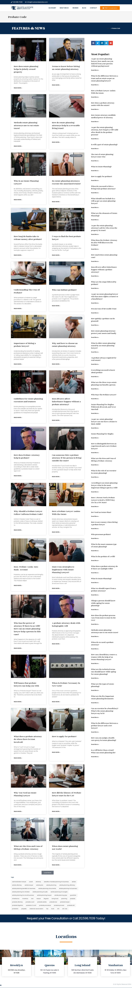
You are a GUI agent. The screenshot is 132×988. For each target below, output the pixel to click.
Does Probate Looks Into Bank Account (26, 568)
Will (58, 909)
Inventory (25, 898)
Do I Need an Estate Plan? (101, 512)
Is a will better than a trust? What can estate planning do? (103, 751)
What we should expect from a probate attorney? (103, 589)
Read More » (18, 88)
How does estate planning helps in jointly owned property (26, 69)
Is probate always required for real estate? (103, 359)
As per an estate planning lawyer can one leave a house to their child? (104, 421)
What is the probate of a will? (103, 556)
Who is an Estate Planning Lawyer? (26, 182)
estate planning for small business (23, 895)
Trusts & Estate (25, 7)
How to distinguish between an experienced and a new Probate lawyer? (104, 446)
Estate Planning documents (47, 888)
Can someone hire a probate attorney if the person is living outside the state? (66, 458)
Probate (72, 898)
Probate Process (59, 905)
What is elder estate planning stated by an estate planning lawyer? (103, 345)
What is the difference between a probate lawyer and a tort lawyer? (104, 725)
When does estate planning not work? (65, 847)
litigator (46, 898)
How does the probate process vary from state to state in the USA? (103, 618)
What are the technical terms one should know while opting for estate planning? (103, 671)
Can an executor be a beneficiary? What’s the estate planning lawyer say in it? (104, 711)
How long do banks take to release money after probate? (28, 238)
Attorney (38, 882)
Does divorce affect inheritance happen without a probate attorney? (66, 401)
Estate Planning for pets (40, 892)
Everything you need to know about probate (103, 371)
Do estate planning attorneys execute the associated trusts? (66, 182)
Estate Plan (39, 885)
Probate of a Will (31, 905)
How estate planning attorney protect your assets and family (103, 332)
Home (108, 28)
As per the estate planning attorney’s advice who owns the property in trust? (104, 228)
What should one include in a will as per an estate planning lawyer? (103, 201)
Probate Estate (42, 902)
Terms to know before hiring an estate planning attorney (66, 68)
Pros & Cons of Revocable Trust (103, 309)
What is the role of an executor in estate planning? (103, 472)
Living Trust (55, 898)
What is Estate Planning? (101, 578)
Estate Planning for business (68, 888)
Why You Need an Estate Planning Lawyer (25, 794)
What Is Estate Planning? (101, 166)
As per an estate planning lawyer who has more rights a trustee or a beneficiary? (104, 296)
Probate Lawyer (65, 902)
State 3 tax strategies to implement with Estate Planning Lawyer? (63, 569)
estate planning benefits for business (23, 888)
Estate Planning (51, 885)
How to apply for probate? (64, 736)
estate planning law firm (23, 9)
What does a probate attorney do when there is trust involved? (28, 739)
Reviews (75, 8)
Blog (84, 8)
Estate (74, 882)
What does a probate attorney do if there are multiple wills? (104, 567)
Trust (52, 909)
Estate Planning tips (61, 895)
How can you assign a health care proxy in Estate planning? (103, 739)
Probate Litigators (17, 905)
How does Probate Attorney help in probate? (27, 456)
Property (24, 909)
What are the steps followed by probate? (103, 283)
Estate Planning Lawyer (44, 895)
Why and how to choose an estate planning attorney (65, 345)
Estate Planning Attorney (67, 885)
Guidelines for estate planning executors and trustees (28, 400)
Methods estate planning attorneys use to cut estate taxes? (26, 125)
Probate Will (71, 905)
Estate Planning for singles (59, 892)
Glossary (52, 8)
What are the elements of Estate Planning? (104, 214)
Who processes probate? (101, 534)
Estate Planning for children (21, 892)
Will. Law (64, 909)
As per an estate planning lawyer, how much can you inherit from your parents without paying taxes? (102, 62)
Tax (47, 909)
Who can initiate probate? (64, 290)
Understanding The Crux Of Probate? (27, 291)
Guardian (73, 895)
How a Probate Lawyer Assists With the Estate (66, 513)
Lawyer (39, 898)
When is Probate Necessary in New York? (66, 684)
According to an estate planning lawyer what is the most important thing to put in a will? (104, 485)
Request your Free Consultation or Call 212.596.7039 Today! (66, 918)
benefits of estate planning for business (56, 882)
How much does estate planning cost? (104, 256)
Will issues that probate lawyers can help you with (26, 684)
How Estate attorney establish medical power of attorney (103, 116)
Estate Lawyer (29, 885)
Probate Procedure (45, 905)
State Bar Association (36, 909)
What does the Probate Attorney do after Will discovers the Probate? (104, 242)
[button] (48, 873)
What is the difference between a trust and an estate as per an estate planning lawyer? (104, 78)
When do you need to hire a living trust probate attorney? (103, 187)
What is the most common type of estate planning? (104, 545)
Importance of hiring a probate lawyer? (25, 345)
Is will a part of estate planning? (104, 144)
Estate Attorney (17, 885)
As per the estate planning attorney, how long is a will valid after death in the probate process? (104, 131)
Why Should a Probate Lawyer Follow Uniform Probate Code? (28, 513)
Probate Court (30, 902)
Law (32, 898)
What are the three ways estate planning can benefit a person (104, 383)
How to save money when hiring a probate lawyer (104, 523)
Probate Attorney (17, 902)
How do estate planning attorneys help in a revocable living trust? (66, 125)
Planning (64, 898)
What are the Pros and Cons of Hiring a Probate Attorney (28, 847)
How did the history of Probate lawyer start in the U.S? (66, 794)
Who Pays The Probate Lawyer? (103, 395)
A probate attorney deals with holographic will (66, 624)
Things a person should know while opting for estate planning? (103, 603)
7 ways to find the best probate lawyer (66, 238)
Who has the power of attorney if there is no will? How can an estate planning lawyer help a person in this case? (27, 629)
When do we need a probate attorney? (102, 643)
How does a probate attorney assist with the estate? (102, 104)
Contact (93, 8)
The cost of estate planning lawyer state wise (102, 155)
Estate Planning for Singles (102, 434)
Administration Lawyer (19, 882)
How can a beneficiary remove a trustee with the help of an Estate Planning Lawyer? (104, 657)
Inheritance (15, 898)
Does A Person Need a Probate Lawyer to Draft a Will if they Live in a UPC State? (103, 500)
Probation (15, 909)
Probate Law (53, 902)
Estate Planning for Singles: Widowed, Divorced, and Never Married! (103, 407)
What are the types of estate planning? (102, 685)
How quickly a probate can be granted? (103, 319)
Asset (31, 882)
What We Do (64, 8)
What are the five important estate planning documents (102, 697)
